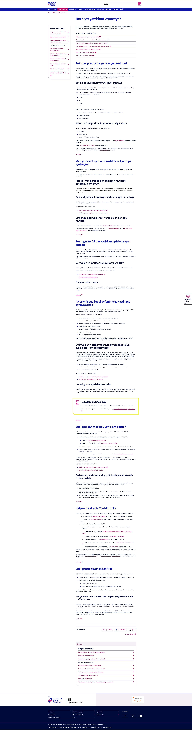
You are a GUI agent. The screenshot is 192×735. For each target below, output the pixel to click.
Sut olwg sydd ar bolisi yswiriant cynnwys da (91, 379)
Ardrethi (120, 536)
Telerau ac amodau (52, 727)
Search (139, 3)
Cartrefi (80, 9)
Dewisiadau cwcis (107, 727)
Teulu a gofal (72, 9)
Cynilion (115, 9)
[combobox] (124, 3)
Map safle (84, 727)
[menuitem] (52, 9)
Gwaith (122, 9)
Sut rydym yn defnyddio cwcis (95, 727)
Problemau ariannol (90, 9)
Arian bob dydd (63, 9)
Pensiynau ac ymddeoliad (104, 9)
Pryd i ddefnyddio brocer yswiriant (123, 454)
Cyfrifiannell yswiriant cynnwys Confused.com (91, 274)
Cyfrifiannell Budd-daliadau (98, 516)
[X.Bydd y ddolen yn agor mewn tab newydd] (133, 716)
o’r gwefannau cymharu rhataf (108, 443)
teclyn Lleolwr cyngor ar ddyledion (110, 556)
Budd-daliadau (52, 9)
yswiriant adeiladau (105, 150)
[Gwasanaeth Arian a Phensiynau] (55, 699)
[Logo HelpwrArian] (53, 3)
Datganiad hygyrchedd (75, 727)
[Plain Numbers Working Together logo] (138, 699)
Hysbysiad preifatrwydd (63, 727)
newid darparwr (103, 539)
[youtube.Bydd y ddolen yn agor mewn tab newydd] (141, 716)
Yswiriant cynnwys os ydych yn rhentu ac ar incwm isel (93, 213)
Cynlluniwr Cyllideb (108, 225)
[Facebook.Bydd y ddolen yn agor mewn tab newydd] (125, 716)
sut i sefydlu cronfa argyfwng (88, 145)
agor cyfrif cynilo (119, 140)
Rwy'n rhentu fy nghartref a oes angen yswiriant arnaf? (93, 210)
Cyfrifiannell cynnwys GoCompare (88, 277)
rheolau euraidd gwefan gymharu (97, 440)
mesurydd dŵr (114, 546)
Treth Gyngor (112, 536)
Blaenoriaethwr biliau (114, 228)
